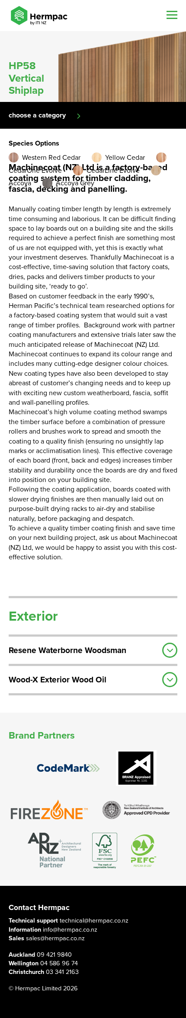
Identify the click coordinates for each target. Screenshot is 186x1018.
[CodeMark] (68, 768)
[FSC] (105, 851)
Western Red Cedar (51, 157)
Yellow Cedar (125, 157)
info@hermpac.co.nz (70, 929)
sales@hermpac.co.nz (55, 938)
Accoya (20, 183)
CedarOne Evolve (35, 170)
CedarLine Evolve (113, 170)
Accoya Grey (75, 183)
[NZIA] (136, 810)
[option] (93, 66)
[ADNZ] (54, 851)
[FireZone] (50, 809)
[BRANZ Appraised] (136, 768)
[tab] (93, 649)
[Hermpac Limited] (39, 15)
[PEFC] (143, 851)
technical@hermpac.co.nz (94, 920)
